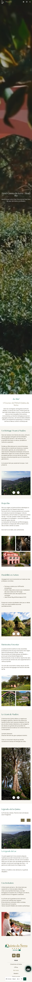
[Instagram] (18, 955)
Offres (16, 967)
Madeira (16, 973)
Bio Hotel (16, 970)
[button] (23, 2)
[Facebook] (14, 955)
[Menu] (2, 2)
